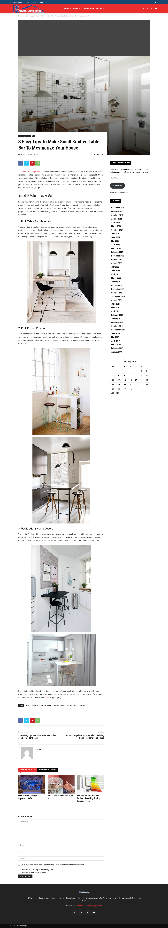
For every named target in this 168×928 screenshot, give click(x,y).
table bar (82, 705)
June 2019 (115, 333)
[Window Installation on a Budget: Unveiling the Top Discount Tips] (90, 784)
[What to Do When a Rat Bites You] (61, 784)
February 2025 (117, 211)
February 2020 (117, 322)
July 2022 (115, 267)
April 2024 (115, 222)
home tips (35, 705)
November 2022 (117, 256)
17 (147, 380)
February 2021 (117, 315)
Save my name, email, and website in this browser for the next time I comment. (52, 865)
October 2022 (117, 259)
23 (141, 385)
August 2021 (116, 300)
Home (20, 16)
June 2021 (115, 304)
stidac (23, 154)
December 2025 (117, 208)
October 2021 (117, 293)
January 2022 (116, 282)
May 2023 (115, 241)
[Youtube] (156, 8)
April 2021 (115, 311)
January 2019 (116, 352)
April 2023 (115, 245)
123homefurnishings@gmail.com (89, 905)
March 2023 (116, 248)
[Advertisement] (84, 37)
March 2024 (116, 226)
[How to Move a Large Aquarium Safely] (31, 784)
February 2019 (117, 348)
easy (27, 705)
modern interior (59, 705)
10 (147, 375)
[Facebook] (143, 8)
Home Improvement (93, 9)
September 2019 (118, 330)
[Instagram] (147, 8)
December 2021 (117, 285)
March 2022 (116, 278)
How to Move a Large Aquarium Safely (27, 797)
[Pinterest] (32, 163)
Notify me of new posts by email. (33, 873)
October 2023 (117, 230)
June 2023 (115, 237)
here (47, 697)
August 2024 (116, 219)
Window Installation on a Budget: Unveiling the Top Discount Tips (88, 798)
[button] (156, 2)
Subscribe (117, 185)
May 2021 (115, 307)
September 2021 (118, 296)
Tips (42, 16)
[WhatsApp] (37, 163)
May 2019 (115, 337)
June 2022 (115, 270)
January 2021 (116, 319)
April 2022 (115, 274)
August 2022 (116, 263)
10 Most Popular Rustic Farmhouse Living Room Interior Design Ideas (85, 736)
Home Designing (71, 9)
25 (113, 389)
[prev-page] (19, 806)
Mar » (118, 393)
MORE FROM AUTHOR (47, 770)
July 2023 (115, 233)
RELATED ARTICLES (28, 770)
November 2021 (117, 289)
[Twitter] (152, 8)
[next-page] (23, 806)
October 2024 (117, 215)
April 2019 (115, 341)
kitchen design (46, 705)
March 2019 (116, 344)
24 (147, 385)
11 (113, 380)
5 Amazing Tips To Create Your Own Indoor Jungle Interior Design (37, 736)
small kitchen (71, 705)
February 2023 (117, 252)
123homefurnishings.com (29, 171)
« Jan (112, 393)
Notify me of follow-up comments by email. (37, 870)
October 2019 (117, 326)
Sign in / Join (38, 2)
